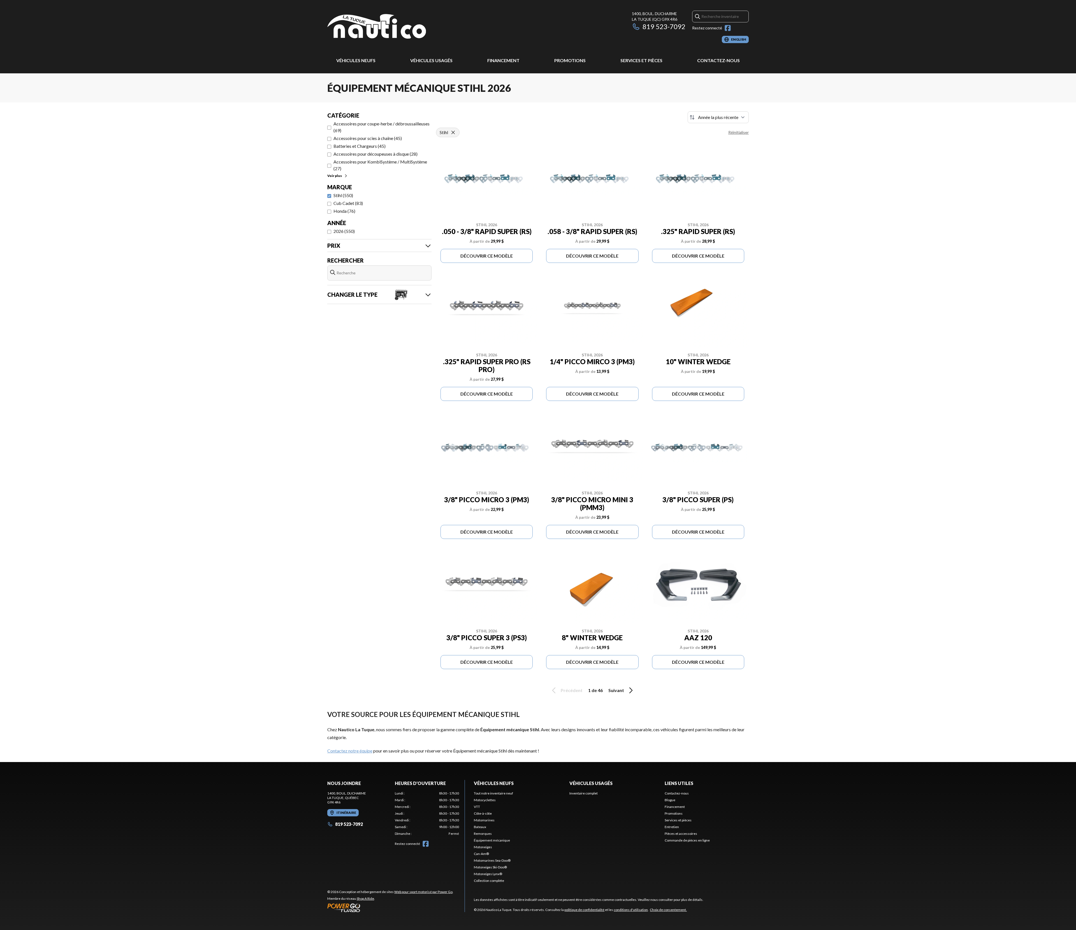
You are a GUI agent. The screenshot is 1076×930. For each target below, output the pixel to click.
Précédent (572, 690)
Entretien (672, 827)
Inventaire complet (583, 793)
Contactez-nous (718, 60)
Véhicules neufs (355, 60)
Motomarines (484, 820)
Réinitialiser (738, 132)
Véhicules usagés (431, 60)
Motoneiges (483, 847)
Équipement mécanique (492, 840)
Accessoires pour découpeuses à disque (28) (375, 153)
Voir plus (334, 176)
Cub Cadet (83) (348, 203)
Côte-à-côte (483, 813)
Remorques (483, 833)
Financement (503, 60)
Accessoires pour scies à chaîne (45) (367, 138)
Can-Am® (481, 854)
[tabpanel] (427, 813)
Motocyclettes (485, 800)
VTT (477, 807)
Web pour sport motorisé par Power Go (423, 892)
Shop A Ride (365, 898)
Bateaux (480, 827)
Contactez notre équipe (349, 750)
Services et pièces (641, 60)
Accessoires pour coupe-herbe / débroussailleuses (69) (381, 127)
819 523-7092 (664, 26)
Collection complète (489, 880)
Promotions (570, 60)
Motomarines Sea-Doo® (492, 860)
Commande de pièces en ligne (687, 840)
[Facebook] (727, 28)
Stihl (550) (343, 195)
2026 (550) (344, 231)
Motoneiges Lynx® (488, 874)
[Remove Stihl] (453, 132)
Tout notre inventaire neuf (493, 793)
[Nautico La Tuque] (376, 27)
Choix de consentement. (668, 910)
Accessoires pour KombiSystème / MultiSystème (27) (380, 165)
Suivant (616, 690)
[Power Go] (390, 907)
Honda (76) (344, 211)
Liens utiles (679, 783)
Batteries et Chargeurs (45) (359, 146)
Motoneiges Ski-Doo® (490, 867)
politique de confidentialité (584, 910)
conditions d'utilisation (631, 910)
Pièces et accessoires (681, 833)
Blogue (670, 800)
